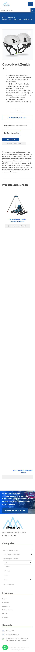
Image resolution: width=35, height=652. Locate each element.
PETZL (6, 580)
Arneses (7, 567)
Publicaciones (7, 610)
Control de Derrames (10, 550)
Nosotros (5, 602)
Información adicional (14, 143)
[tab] (10, 139)
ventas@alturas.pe (12, 634)
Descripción (11, 139)
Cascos (15, 19)
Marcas (5, 613)
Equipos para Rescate (17, 221)
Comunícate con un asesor (15, 510)
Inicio (4, 17)
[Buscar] (33, 10)
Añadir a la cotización (18, 118)
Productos (6, 606)
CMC (9, 19)
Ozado (21, 650)
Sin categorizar (8, 584)
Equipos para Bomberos (11, 554)
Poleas (7, 575)
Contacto (5, 617)
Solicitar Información (11, 133)
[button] (29, 32)
